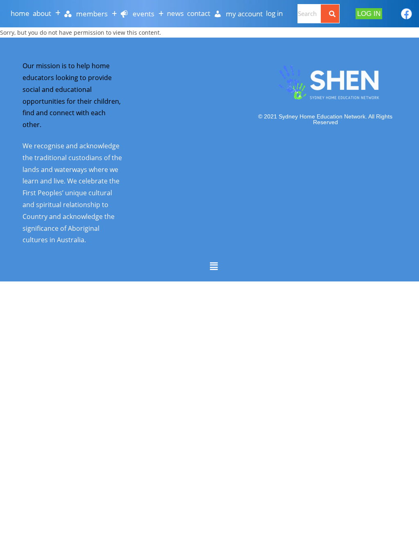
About (42, 13)
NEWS (175, 13)
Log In (274, 13)
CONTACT (198, 13)
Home (20, 13)
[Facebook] (406, 13)
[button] (46, 13)
